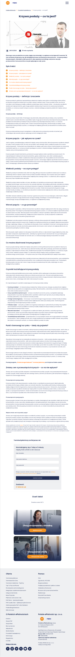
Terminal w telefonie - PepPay (15, 583)
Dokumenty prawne (44, 598)
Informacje (9, 636)
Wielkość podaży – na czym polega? (20, 76)
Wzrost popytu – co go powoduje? (19, 79)
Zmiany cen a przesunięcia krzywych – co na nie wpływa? (26, 91)
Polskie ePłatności (11, 10)
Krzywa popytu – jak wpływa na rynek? (20, 73)
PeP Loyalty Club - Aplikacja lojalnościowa (18, 602)
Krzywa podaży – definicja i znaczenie (20, 70)
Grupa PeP (9, 621)
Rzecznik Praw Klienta (44, 595)
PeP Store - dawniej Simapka (14, 600)
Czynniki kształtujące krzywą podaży (19, 85)
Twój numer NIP (20, 465)
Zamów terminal (37, 478)
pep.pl (21, 425)
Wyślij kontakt (37, 530)
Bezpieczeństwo (43, 583)
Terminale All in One (12, 580)
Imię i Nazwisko (20, 453)
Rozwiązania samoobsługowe (15, 588)
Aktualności (9, 628)
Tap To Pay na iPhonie (12, 585)
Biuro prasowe (10, 626)
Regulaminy (9, 638)
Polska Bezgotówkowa (12, 607)
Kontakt (8, 640)
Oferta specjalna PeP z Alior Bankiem (17, 605)
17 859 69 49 (21, 487)
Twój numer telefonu (21, 459)
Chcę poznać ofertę (37, 556)
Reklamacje (41, 593)
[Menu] (67, 2)
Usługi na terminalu (11, 593)
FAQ (39, 578)
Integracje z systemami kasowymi (16, 590)
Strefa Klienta (10, 631)
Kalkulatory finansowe (44, 588)
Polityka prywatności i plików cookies (49, 585)
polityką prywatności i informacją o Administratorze (35, 472)
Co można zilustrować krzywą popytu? (20, 82)
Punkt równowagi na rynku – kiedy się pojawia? (23, 88)
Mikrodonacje (10, 610)
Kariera (8, 618)
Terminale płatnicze (12, 578)
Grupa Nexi (9, 623)
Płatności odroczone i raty (13, 598)
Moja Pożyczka (10, 595)
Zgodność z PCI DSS (44, 580)
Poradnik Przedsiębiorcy (24, 10)
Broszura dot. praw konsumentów (48, 590)
